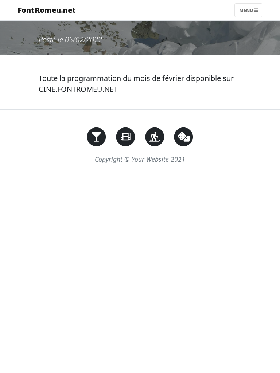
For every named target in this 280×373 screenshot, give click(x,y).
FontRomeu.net (47, 10)
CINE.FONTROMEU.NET (78, 89)
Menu (246, 10)
